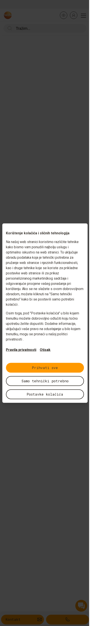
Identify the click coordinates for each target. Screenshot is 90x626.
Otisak (45, 349)
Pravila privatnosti (21, 349)
